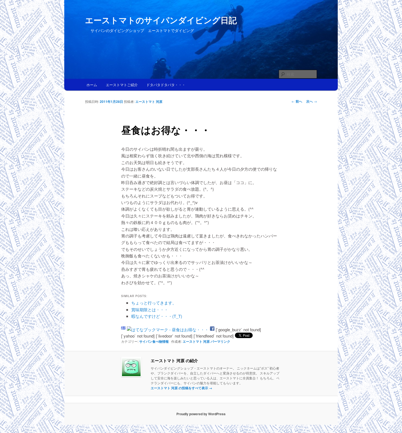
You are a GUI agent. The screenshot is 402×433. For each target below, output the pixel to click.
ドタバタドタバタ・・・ (165, 84)
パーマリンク (220, 341)
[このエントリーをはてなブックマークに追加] (123, 329)
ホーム (91, 84)
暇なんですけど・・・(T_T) (156, 316)
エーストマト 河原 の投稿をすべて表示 (181, 387)
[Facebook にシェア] (212, 329)
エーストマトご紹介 (122, 84)
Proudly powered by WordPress (201, 413)
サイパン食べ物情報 (154, 341)
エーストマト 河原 (148, 101)
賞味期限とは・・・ (149, 309)
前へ (297, 101)
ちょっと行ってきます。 (153, 303)
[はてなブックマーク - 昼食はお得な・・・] (168, 329)
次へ (311, 101)
